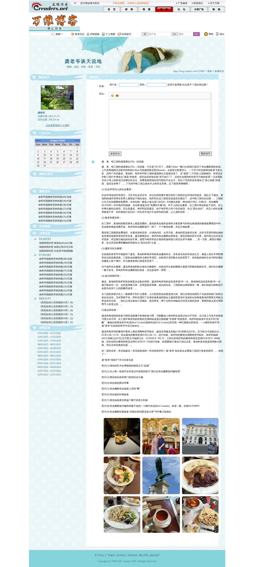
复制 (209, 71)
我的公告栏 (46, 173)
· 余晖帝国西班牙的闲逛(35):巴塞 (54, 216)
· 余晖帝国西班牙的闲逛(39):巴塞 (54, 201)
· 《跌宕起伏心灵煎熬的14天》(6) (55, 302)
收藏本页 (219, 71)
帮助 (211, 34)
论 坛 (181, 9)
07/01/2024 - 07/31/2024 (49, 359)
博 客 (164, 9)
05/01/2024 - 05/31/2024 (49, 363)
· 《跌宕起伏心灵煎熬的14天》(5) (55, 306)
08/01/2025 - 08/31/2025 (49, 344)
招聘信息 (132, 555)
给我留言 (126, 34)
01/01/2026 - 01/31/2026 (49, 333)
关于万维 (214, 3)
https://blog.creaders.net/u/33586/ (189, 71)
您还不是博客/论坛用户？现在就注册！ (188, 84)
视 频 (146, 9)
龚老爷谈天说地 (83, 61)
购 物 (216, 9)
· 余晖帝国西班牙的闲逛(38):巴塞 (54, 204)
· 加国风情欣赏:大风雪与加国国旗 (55, 250)
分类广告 (199, 9)
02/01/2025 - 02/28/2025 (49, 348)
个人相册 (110, 34)
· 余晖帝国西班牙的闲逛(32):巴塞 (55, 290)
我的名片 (44, 77)
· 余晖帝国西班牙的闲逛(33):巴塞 (55, 286)
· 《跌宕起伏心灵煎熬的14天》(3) (55, 314)
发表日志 (79, 34)
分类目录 (44, 233)
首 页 (111, 9)
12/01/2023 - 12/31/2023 (49, 374)
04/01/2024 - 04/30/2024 (49, 367)
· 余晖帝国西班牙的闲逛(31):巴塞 (55, 294)
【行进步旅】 (45, 254)
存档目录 (44, 327)
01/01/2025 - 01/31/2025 (49, 352)
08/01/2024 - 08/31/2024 (49, 355)
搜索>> (59, 34)
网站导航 (143, 555)
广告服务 (183, 3)
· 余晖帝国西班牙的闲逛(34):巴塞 (54, 220)
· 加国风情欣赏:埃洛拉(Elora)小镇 (55, 243)
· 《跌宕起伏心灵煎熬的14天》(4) (55, 310)
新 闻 (129, 9)
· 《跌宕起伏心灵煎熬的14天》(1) (55, 322)
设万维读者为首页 (89, 3)
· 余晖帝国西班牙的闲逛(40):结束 (54, 197)
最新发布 (44, 191)
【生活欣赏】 (45, 239)
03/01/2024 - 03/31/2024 (49, 370)
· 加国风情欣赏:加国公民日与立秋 (55, 247)
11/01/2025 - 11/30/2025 (49, 340)
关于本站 (99, 555)
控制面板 (95, 34)
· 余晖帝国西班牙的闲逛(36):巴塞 (54, 212)
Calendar (44, 132)
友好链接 (44, 226)
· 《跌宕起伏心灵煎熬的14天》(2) (55, 318)
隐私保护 (155, 555)
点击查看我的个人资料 (57, 125)
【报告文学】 (45, 298)
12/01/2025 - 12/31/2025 (49, 337)
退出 (222, 34)
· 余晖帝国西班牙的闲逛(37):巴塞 (54, 208)
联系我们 (198, 3)
